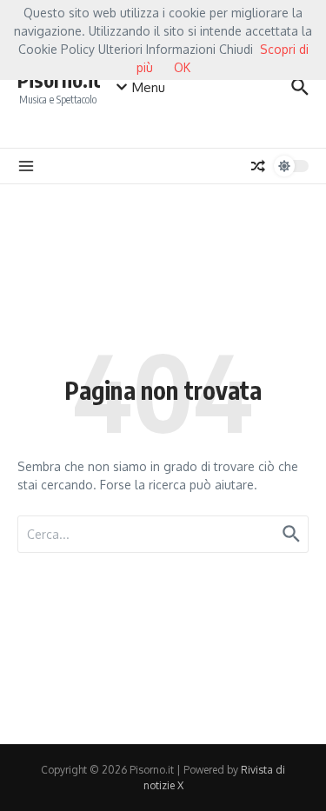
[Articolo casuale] (258, 166)
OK (182, 67)
